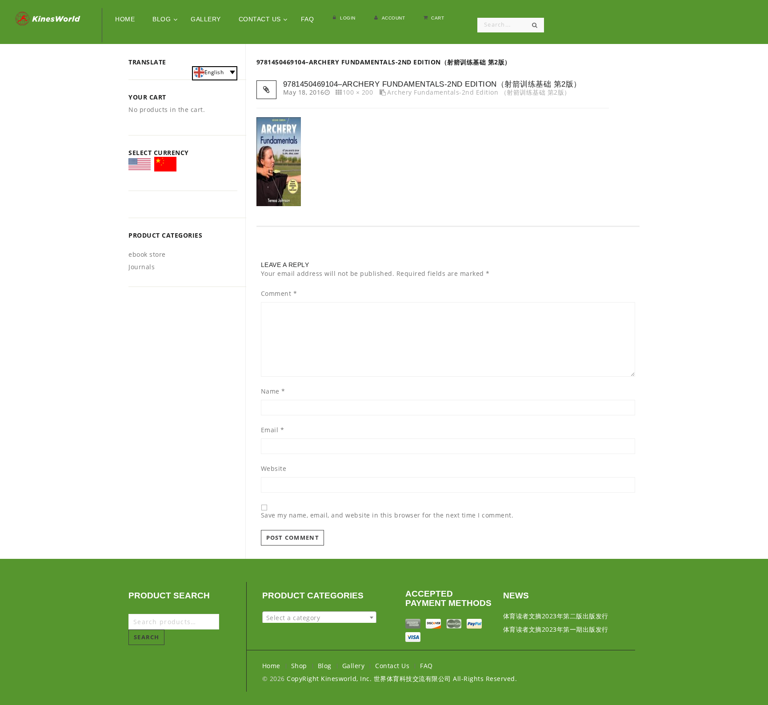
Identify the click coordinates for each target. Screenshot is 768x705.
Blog (325, 665)
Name (273, 391)
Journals (141, 267)
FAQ (426, 665)
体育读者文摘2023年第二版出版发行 (555, 616)
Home (271, 665)
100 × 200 (358, 92)
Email (272, 430)
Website (274, 469)
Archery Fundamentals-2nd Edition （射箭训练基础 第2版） (479, 92)
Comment (279, 294)
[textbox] (319, 618)
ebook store (147, 254)
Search (147, 637)
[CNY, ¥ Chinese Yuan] (165, 166)
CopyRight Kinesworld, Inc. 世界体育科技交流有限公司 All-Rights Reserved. (402, 678)
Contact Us (392, 665)
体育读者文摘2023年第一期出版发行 (555, 629)
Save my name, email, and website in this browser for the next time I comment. (387, 515)
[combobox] (319, 617)
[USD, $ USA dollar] (139, 167)
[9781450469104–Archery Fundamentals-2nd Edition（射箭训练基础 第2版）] (278, 160)
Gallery (353, 665)
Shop (299, 665)
